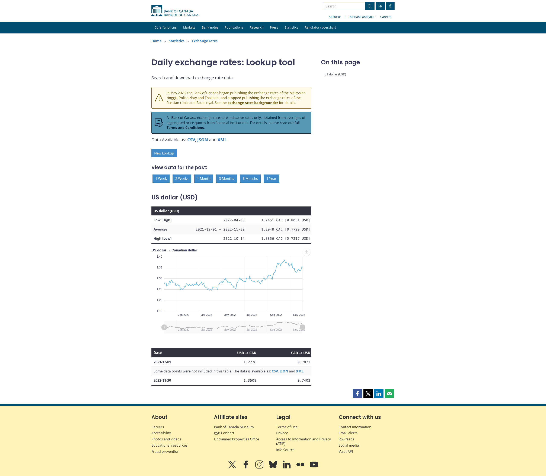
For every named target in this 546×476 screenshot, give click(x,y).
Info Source (285, 449)
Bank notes (210, 27)
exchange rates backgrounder (253, 102)
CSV (191, 140)
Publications (234, 27)
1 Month (204, 178)
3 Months (226, 178)
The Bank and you (361, 17)
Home (156, 41)
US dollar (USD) (335, 74)
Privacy (282, 433)
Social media (349, 445)
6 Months (250, 178)
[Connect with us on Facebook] (246, 467)
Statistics (291, 27)
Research (257, 27)
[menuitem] (306, 252)
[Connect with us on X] (232, 467)
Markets (189, 27)
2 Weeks (182, 178)
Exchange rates (205, 41)
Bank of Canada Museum (234, 427)
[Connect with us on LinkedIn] (287, 467)
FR (380, 6)
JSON (202, 140)
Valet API (346, 451)
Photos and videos (166, 439)
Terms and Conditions (185, 127)
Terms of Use (287, 427)
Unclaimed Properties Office (236, 439)
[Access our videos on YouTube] (314, 467)
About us (335, 17)
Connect (224, 433)
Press (274, 27)
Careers (385, 17)
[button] (357, 393)
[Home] (174, 11)
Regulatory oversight (320, 27)
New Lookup (164, 153)
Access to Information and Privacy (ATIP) (303, 441)
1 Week (161, 178)
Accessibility (161, 433)
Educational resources (169, 445)
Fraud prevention (165, 451)
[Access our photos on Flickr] (301, 467)
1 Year (271, 178)
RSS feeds (346, 439)
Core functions (166, 27)
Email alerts (348, 433)
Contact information (355, 427)
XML (222, 140)
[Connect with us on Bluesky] (273, 467)
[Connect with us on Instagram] (260, 467)
